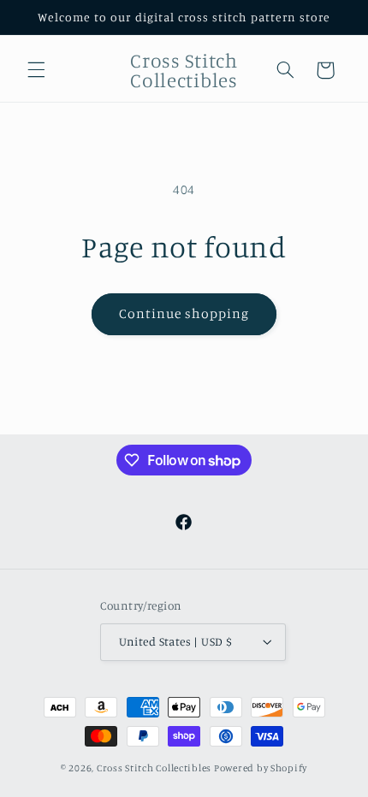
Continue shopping (184, 313)
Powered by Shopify (260, 768)
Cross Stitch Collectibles (154, 768)
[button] (36, 70)
